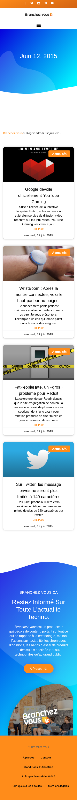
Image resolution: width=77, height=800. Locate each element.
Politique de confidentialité (38, 776)
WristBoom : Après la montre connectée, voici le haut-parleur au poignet (38, 294)
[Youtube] (52, 3)
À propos (28, 757)
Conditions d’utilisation (38, 767)
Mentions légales (58, 785)
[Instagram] (45, 3)
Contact (46, 757)
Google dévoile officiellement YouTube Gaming (38, 195)
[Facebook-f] (25, 3)
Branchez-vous (13, 133)
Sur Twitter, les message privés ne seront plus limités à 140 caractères (38, 490)
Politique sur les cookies (26, 785)
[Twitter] (32, 3)
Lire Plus (38, 229)
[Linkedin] (38, 3)
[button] (38, 25)
